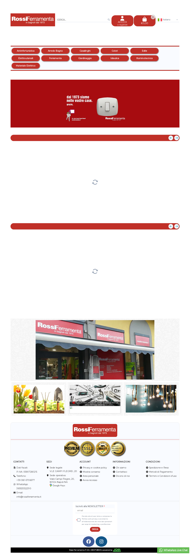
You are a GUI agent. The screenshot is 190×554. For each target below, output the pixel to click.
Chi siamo (121, 467)
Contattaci (121, 471)
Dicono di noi (123, 476)
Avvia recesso (90, 480)
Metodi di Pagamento (161, 471)
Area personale (91, 476)
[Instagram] (101, 541)
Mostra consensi (91, 471)
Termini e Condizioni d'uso (163, 476)
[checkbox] (78, 520)
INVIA (95, 529)
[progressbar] (95, 181)
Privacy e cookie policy (95, 467)
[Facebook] (88, 541)
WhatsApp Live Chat (175, 550)
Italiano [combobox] (166, 19)
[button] (170, 129)
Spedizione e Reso (159, 467)
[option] (25, 51)
